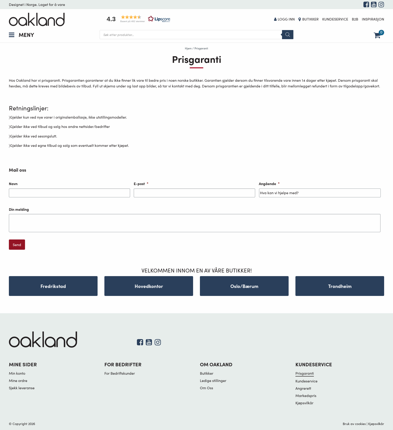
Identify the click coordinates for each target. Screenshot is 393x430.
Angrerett (303, 388)
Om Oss (206, 387)
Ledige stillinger (213, 380)
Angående (269, 183)
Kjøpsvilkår (304, 402)
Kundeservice (335, 19)
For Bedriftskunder (119, 373)
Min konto (17, 373)
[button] (137, 19)
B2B (355, 19)
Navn (13, 183)
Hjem (188, 48)
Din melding (19, 209)
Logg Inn (286, 19)
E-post (141, 183)
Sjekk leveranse (22, 387)
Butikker (310, 19)
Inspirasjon (373, 19)
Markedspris (305, 395)
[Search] (287, 34)
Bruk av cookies (354, 423)
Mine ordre (18, 380)
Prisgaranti (304, 373)
